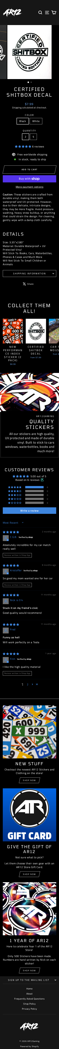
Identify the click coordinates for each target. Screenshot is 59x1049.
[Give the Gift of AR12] (29, 814)
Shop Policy (29, 1003)
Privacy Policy (29, 1008)
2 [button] (28, 684)
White (36, 121)
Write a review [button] (29, 511)
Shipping (16, 107)
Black (22, 121)
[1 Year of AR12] (29, 908)
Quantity (29, 130)
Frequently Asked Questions (29, 998)
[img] (11, 532)
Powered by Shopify (29, 1046)
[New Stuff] (29, 731)
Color (29, 115)
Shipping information (29, 273)
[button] (23, 146)
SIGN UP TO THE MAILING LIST (28, 980)
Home (29, 988)
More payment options (29, 187)
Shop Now (29, 780)
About (29, 993)
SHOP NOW (29, 874)
